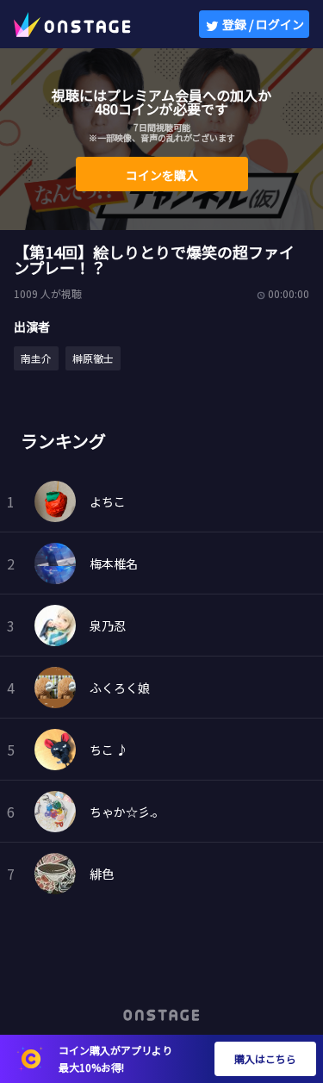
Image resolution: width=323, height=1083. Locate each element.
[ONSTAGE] (72, 24)
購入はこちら (265, 1058)
